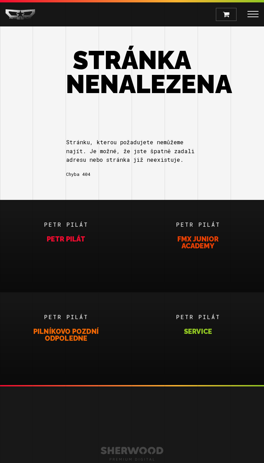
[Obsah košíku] (226, 14)
